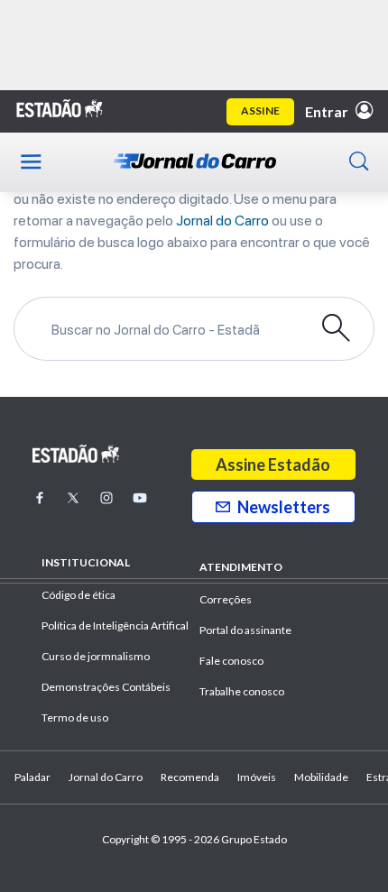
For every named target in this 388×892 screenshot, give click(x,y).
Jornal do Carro (222, 220)
